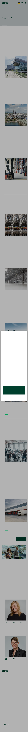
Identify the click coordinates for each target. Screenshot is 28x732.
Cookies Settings (14, 396)
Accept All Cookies (14, 388)
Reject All (14, 392)
